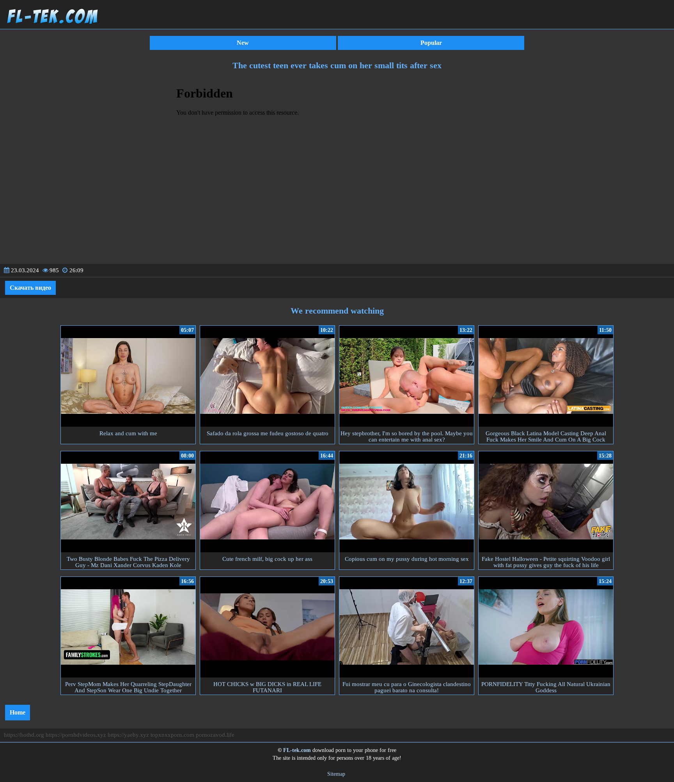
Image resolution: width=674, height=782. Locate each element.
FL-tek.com (297, 750)
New (243, 42)
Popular (431, 42)
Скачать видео (30, 287)
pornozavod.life (215, 735)
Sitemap (336, 774)
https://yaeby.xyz (128, 735)
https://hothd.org (24, 735)
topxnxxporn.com (172, 735)
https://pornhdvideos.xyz (76, 735)
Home (17, 712)
